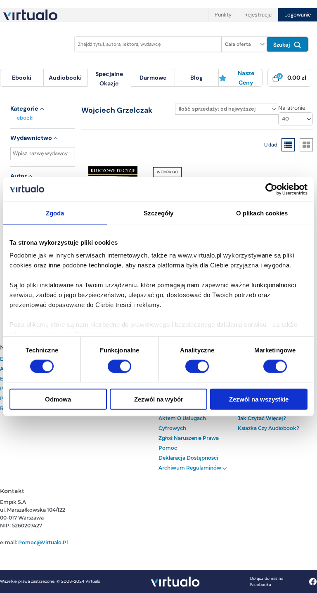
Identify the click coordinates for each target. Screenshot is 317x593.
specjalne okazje (109, 78)
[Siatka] (306, 144)
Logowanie (297, 14)
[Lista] (288, 144)
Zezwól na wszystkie (259, 399)
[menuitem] (22, 78)
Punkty (223, 14)
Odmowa (58, 399)
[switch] (119, 366)
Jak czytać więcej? (262, 418)
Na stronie (291, 107)
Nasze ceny (246, 77)
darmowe (153, 77)
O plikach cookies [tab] (262, 212)
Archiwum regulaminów (190, 468)
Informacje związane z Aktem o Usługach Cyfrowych (186, 418)
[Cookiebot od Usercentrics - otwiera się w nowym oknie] (271, 189)
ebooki (25, 117)
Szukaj (282, 44)
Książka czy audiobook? (268, 428)
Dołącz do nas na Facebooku (266, 581)
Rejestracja (258, 14)
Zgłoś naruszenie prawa (188, 438)
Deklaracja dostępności (188, 458)
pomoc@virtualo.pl (43, 542)
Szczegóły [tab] (159, 212)
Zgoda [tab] (55, 212)
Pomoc (167, 448)
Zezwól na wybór (158, 399)
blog (196, 77)
